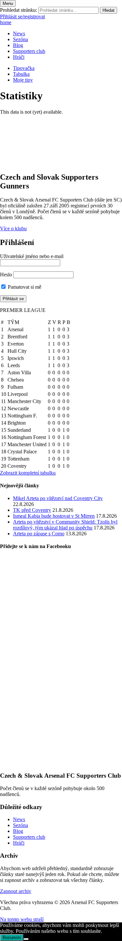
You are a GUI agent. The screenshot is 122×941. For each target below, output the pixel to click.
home (5, 22)
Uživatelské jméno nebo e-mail (31, 256)
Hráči (18, 57)
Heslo (6, 274)
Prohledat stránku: (18, 10)
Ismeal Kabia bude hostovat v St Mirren (54, 516)
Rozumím (12, 937)
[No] (26, 939)
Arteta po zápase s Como (38, 533)
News (19, 33)
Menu (8, 3)
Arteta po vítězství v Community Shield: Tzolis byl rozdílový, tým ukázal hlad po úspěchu (65, 524)
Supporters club (29, 51)
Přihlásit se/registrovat (22, 16)
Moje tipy (23, 80)
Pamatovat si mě (24, 287)
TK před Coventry (32, 510)
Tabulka (21, 74)
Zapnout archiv (15, 891)
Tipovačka (23, 68)
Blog (18, 45)
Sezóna (20, 39)
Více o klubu (13, 228)
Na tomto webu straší (22, 919)
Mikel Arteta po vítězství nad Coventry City (58, 498)
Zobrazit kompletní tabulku (28, 473)
